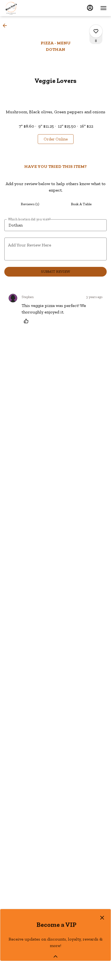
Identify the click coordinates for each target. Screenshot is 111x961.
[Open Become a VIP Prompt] (55, 956)
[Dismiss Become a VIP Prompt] (102, 917)
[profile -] (90, 8)
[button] (6, 25)
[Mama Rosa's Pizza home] (28, 8)
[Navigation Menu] (103, 8)
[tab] (30, 204)
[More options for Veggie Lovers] (95, 31)
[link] (56, 139)
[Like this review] (27, 320)
